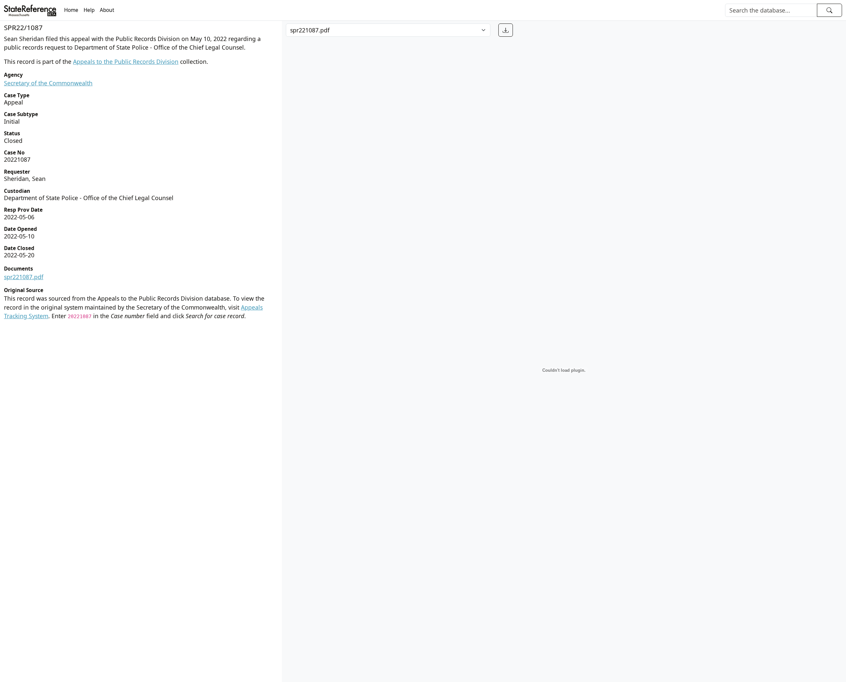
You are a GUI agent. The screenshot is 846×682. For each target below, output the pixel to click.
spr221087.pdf (23, 277)
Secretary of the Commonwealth (48, 83)
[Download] (505, 30)
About (107, 10)
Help (89, 10)
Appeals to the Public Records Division (125, 61)
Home (71, 10)
